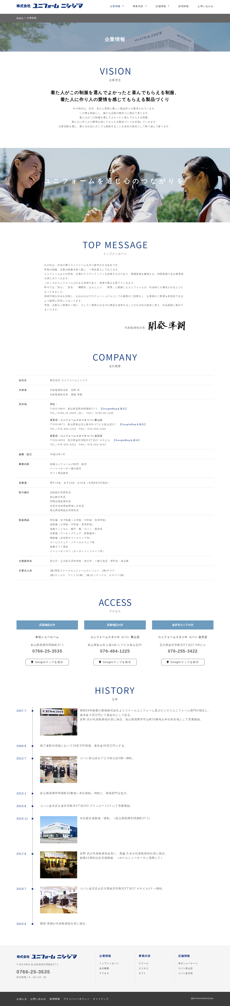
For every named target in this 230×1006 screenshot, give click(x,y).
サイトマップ (101, 999)
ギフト (142, 973)
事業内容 (138, 6)
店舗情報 (161, 6)
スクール (144, 963)
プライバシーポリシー (76, 999)
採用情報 (183, 6)
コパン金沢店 (185, 973)
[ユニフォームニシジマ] (50, 6)
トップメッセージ (109, 963)
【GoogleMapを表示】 (114, 408)
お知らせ (22, 999)
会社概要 (104, 968)
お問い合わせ (205, 6)
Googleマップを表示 (49, 662)
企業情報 (115, 6)
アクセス (104, 973)
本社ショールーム (188, 963)
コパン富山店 (185, 968)
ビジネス (144, 968)
